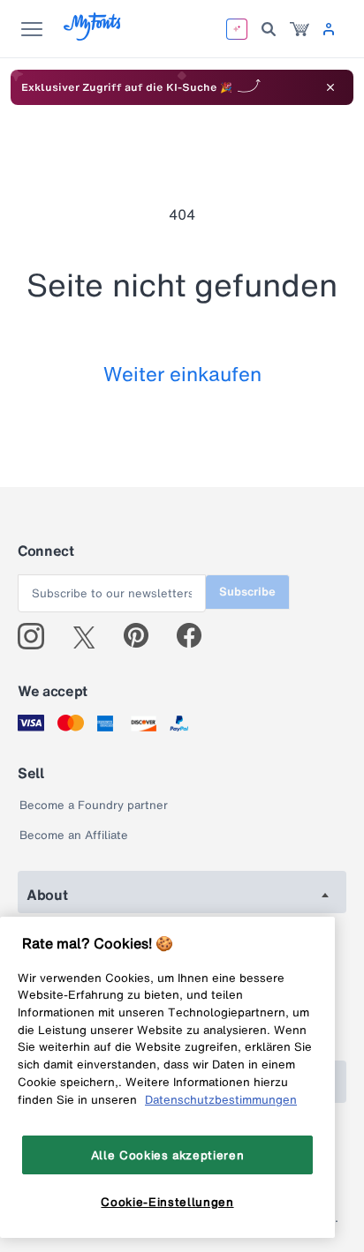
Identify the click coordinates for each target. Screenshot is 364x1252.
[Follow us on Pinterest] (143, 636)
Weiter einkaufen (182, 373)
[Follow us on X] (90, 636)
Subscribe (247, 591)
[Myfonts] (93, 35)
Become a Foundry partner (93, 805)
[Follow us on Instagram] (37, 636)
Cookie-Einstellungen (167, 1202)
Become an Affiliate (73, 835)
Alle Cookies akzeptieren (168, 1155)
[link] (299, 29)
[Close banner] (330, 87)
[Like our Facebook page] (196, 636)
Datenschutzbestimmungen (221, 1099)
